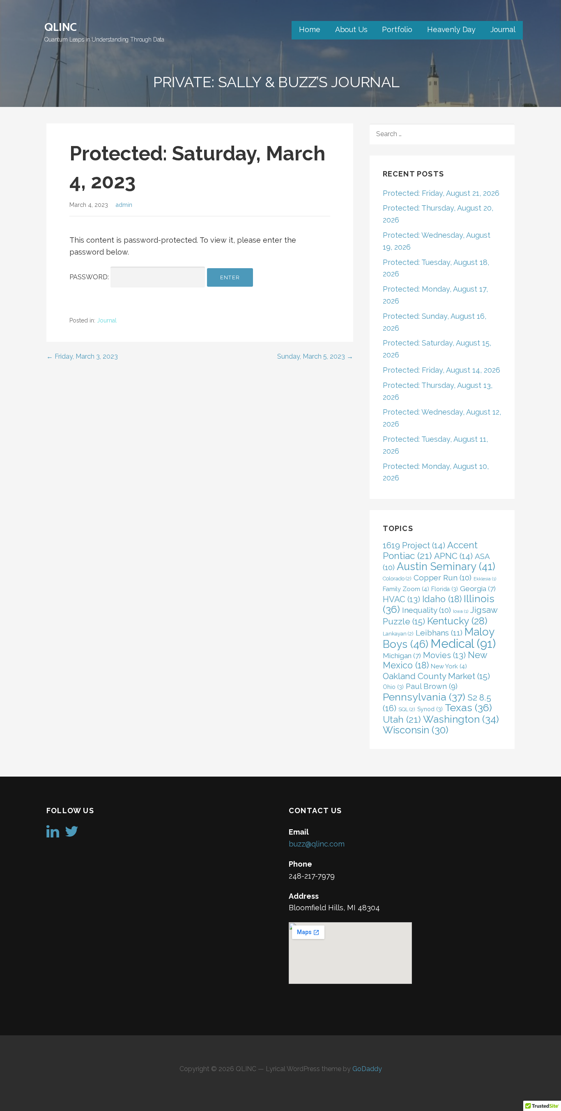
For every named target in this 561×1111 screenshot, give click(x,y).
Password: (89, 277)
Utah (402, 719)
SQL (406, 709)
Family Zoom (406, 589)
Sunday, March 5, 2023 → (315, 356)
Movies (444, 655)
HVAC (401, 599)
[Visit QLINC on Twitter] (71, 834)
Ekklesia (485, 578)
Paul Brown (432, 686)
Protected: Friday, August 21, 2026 (441, 193)
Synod (430, 709)
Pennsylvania (424, 697)
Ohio (393, 687)
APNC (453, 556)
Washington (461, 719)
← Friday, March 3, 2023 (82, 356)
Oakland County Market (436, 676)
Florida (444, 589)
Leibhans (439, 633)
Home (309, 29)
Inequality (426, 610)
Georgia (478, 588)
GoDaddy (367, 1069)
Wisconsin (415, 730)
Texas (468, 708)
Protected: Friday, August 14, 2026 (441, 370)
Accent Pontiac (430, 550)
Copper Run (442, 577)
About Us (351, 29)
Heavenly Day (451, 29)
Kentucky (457, 621)
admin (123, 204)
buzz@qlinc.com (317, 844)
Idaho (442, 599)
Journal (502, 29)
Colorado (397, 578)
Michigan (402, 656)
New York (449, 666)
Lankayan (398, 634)
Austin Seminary (446, 566)
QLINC (60, 27)
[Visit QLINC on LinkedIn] (52, 834)
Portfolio (397, 29)
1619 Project (414, 545)
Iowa (460, 611)
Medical (463, 643)
